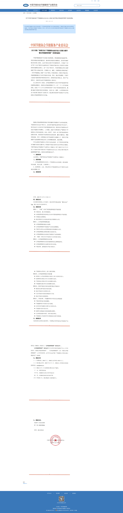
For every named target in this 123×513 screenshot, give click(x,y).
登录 (95, 0)
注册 (98, 0)
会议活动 (79, 10)
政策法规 (61, 10)
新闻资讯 (53, 10)
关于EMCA (35, 10)
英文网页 (58, 493)
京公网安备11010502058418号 (63, 510)
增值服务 (87, 10)
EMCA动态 (44, 10)
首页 (27, 10)
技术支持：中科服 (73, 510)
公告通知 (35, 13)
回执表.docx (25, 483)
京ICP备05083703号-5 (50, 510)
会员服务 (70, 10)
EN (92, 0)
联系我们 (74, 493)
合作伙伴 (66, 493)
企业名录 (96, 10)
